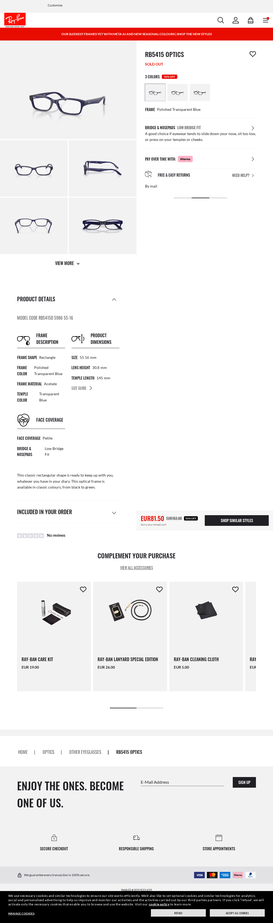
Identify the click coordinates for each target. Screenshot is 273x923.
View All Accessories (136, 568)
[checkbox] (253, 54)
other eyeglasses (85, 752)
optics (48, 752)
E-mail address (155, 781)
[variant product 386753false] (200, 92)
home (23, 752)
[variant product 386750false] (155, 92)
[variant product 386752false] (177, 92)
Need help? (241, 175)
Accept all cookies (237, 913)
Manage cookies (21, 913)
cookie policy (159, 904)
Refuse (178, 913)
